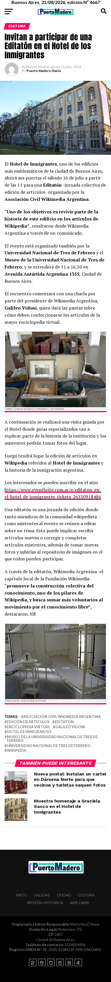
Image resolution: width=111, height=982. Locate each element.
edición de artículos (28, 722)
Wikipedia (16, 750)
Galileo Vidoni (70, 727)
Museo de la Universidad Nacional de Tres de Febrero (52, 738)
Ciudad (64, 895)
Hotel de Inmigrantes (29, 732)
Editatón (64, 722)
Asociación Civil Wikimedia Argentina (62, 717)
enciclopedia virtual (28, 727)
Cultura (86, 895)
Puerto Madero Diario (43, 71)
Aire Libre (79, 903)
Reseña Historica (45, 903)
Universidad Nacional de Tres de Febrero (49, 746)
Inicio (21, 895)
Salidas (42, 895)
